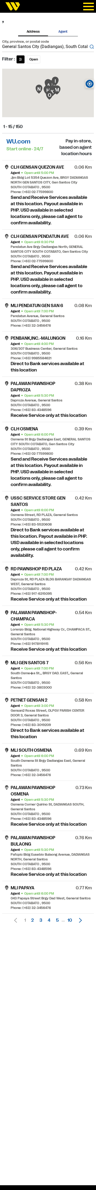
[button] (78, 920)
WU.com (18, 141)
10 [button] (69, 920)
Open (33, 59)
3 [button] (40, 920)
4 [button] (49, 920)
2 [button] (32, 920)
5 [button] (57, 920)
